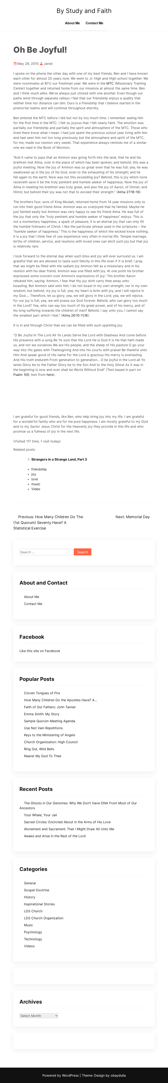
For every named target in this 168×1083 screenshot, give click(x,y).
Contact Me (94, 23)
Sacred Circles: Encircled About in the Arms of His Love (67, 822)
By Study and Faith (84, 10)
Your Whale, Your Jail (40, 815)
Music (28, 925)
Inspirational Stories (39, 904)
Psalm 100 (21, 375)
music (35, 484)
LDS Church (33, 911)
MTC (110, 83)
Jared (48, 64)
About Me (72, 23)
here (50, 375)
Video (35, 489)
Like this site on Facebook (39, 651)
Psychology (33, 932)
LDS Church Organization (43, 918)
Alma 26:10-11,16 (75, 315)
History (29, 897)
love (34, 479)
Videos (29, 946)
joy (33, 474)
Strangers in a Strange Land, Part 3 (59, 459)
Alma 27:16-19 (128, 192)
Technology (33, 939)
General (30, 883)
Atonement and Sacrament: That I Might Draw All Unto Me (69, 829)
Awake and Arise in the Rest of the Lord (55, 836)
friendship (39, 469)
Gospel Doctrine (36, 890)
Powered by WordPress (61, 1075)
